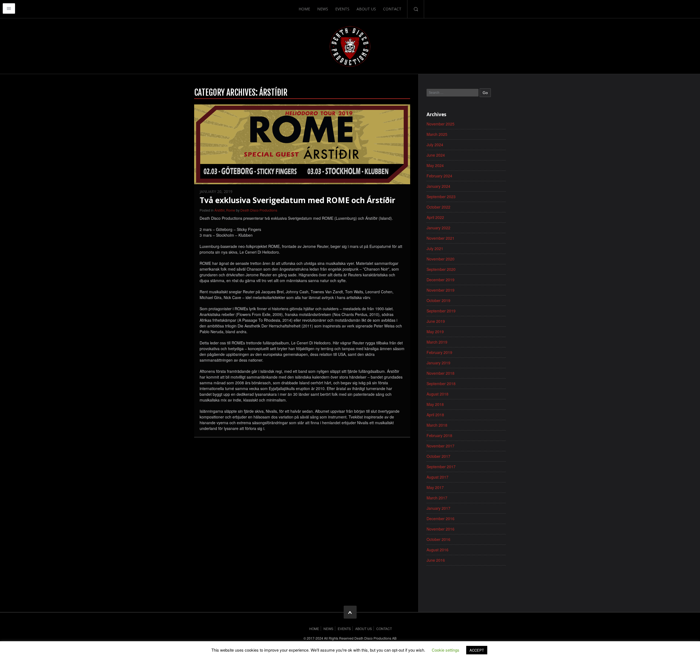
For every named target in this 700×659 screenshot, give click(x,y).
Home (304, 8)
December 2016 (440, 518)
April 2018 (435, 414)
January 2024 (438, 186)
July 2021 (435, 248)
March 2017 (437, 497)
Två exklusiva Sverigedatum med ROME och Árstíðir (297, 200)
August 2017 (437, 477)
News (322, 8)
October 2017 (438, 456)
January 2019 (438, 362)
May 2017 (435, 487)
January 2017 (438, 508)
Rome (230, 210)
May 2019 (435, 331)
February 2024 (439, 175)
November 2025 (440, 124)
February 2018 (439, 435)
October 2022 (438, 207)
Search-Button (415, 9)
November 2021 (440, 238)
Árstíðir (219, 210)
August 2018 (437, 394)
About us (366, 8)
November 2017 (440, 446)
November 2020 (440, 259)
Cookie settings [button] (445, 650)
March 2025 (437, 134)
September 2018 (441, 383)
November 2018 (440, 373)
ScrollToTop (350, 612)
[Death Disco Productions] (350, 46)
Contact (392, 8)
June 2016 (436, 560)
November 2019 (440, 290)
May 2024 (435, 165)
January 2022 (438, 227)
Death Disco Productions (258, 210)
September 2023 (441, 196)
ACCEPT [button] (476, 650)
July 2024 (435, 144)
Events (342, 8)
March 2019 (437, 342)
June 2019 (436, 321)
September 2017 (441, 466)
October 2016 (438, 539)
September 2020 (441, 269)
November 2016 (440, 529)
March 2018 (437, 425)
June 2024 (436, 155)
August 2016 (437, 549)
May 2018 (435, 404)
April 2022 (435, 217)
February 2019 (439, 352)
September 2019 (441, 311)
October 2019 (438, 300)
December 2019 (440, 279)
